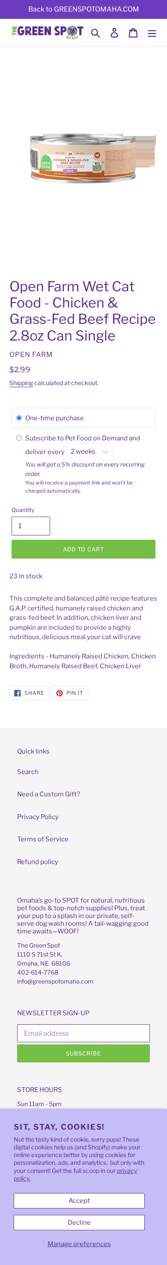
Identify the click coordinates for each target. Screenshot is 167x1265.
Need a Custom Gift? (48, 794)
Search (28, 772)
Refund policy (37, 862)
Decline (79, 1222)
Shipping (21, 382)
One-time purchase (54, 418)
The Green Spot (38, 945)
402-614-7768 (37, 972)
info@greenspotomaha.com (55, 981)
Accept (79, 1201)
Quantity (23, 509)
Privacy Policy (38, 817)
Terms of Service (43, 839)
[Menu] (152, 32)
